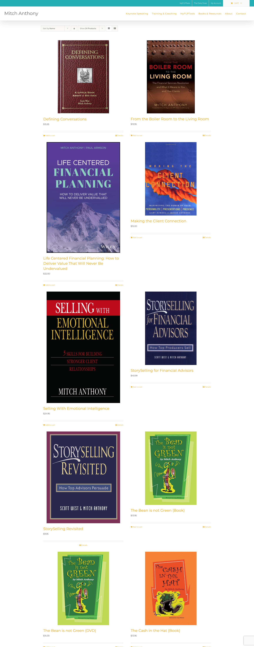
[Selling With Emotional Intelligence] (83, 347)
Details (120, 135)
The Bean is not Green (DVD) (69, 630)
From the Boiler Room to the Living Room (170, 119)
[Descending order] (74, 28)
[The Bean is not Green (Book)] (170, 468)
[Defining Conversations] (83, 77)
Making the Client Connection (158, 221)
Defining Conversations (64, 119)
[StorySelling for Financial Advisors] (170, 328)
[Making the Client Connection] (170, 179)
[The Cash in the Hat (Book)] (170, 588)
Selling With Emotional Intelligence (76, 408)
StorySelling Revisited (63, 528)
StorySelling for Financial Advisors (162, 370)
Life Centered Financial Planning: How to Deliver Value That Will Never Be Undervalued (81, 263)
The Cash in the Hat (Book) (155, 630)
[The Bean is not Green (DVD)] (83, 588)
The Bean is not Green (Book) (158, 510)
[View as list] (115, 28)
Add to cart (50, 135)
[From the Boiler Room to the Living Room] (170, 76)
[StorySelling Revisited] (83, 477)
